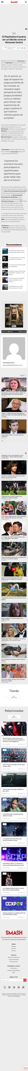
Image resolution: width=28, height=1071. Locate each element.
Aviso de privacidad (14, 959)
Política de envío (14, 961)
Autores (14, 950)
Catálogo (13, 946)
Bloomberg (21, 61)
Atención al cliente (13, 966)
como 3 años (14, 151)
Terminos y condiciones (14, 957)
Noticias (13, 948)
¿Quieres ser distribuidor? (13, 970)
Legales (13, 955)
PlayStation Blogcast (7, 201)
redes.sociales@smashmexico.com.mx (12, 365)
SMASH (14, 944)
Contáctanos (13, 968)
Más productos (14, 697)
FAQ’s (13, 972)
